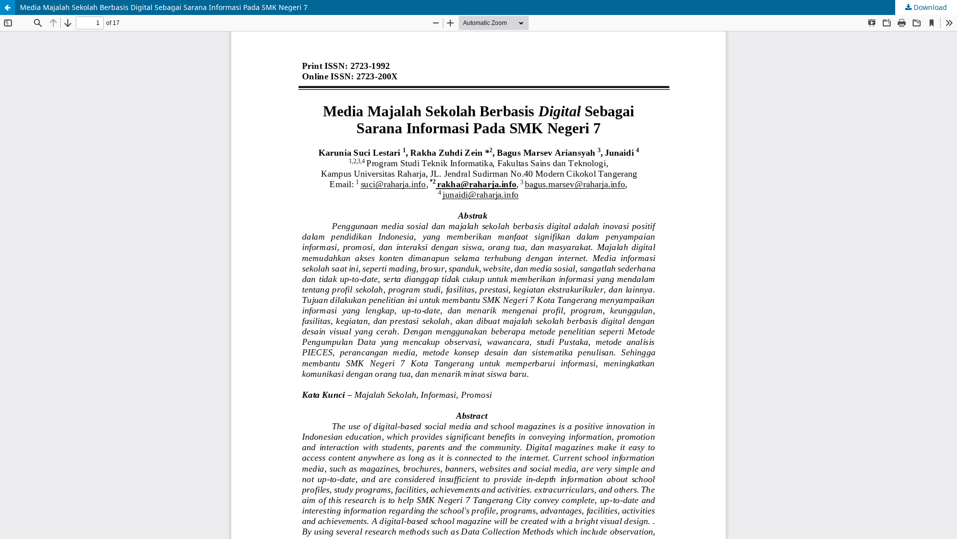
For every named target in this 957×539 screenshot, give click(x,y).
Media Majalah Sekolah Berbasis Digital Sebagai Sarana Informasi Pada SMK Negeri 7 (164, 7)
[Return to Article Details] (7, 7)
